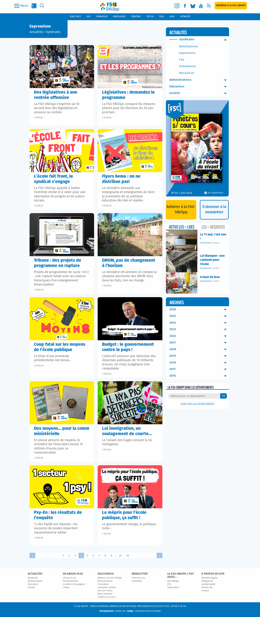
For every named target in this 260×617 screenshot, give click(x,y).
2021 (172, 342)
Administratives (180, 80)
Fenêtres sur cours (107, 597)
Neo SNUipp (173, 581)
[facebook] (185, 6)
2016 (172, 375)
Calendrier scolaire (107, 588)
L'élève (66, 588)
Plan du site (207, 588)
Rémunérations (105, 581)
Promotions (103, 584)
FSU (181, 60)
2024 (172, 322)
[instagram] (177, 6)
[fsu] (34, 6)
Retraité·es (186, 73)
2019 (172, 356)
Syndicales (53, 32)
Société (174, 93)
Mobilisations (188, 46)
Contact (205, 591)
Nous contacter (105, 594)
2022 (172, 336)
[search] (42, 6)
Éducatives (176, 86)
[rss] (209, 6)
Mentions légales (209, 578)
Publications (173, 588)
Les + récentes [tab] (213, 227)
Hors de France (105, 591)
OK (223, 396)
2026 (172, 309)
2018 (172, 362)
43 (127, 555)
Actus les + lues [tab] (181, 226)
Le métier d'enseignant (74, 584)
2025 (172, 316)
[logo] (109, 7)
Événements (187, 66)
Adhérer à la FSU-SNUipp (110, 578)
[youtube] (201, 6)
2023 (172, 329)
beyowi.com (120, 611)
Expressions (187, 53)
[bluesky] (193, 6)
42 (120, 555)
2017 (172, 369)
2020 (172, 349)
